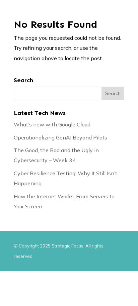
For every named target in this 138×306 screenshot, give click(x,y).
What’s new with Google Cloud (52, 124)
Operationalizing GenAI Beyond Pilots (60, 137)
